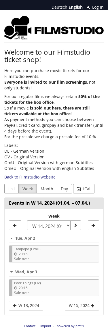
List (11, 188)
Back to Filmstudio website (30, 177)
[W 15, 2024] (93, 225)
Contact (29, 326)
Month (47, 188)
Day (64, 188)
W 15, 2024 (80, 305)
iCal (86, 188)
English (76, 7)
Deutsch (59, 7)
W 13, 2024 (28, 305)
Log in (97, 7)
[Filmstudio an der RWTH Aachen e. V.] (54, 28)
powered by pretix (70, 326)
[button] (54, 238)
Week (27, 188)
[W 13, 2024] (15, 225)
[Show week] (75, 225)
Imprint (45, 326)
